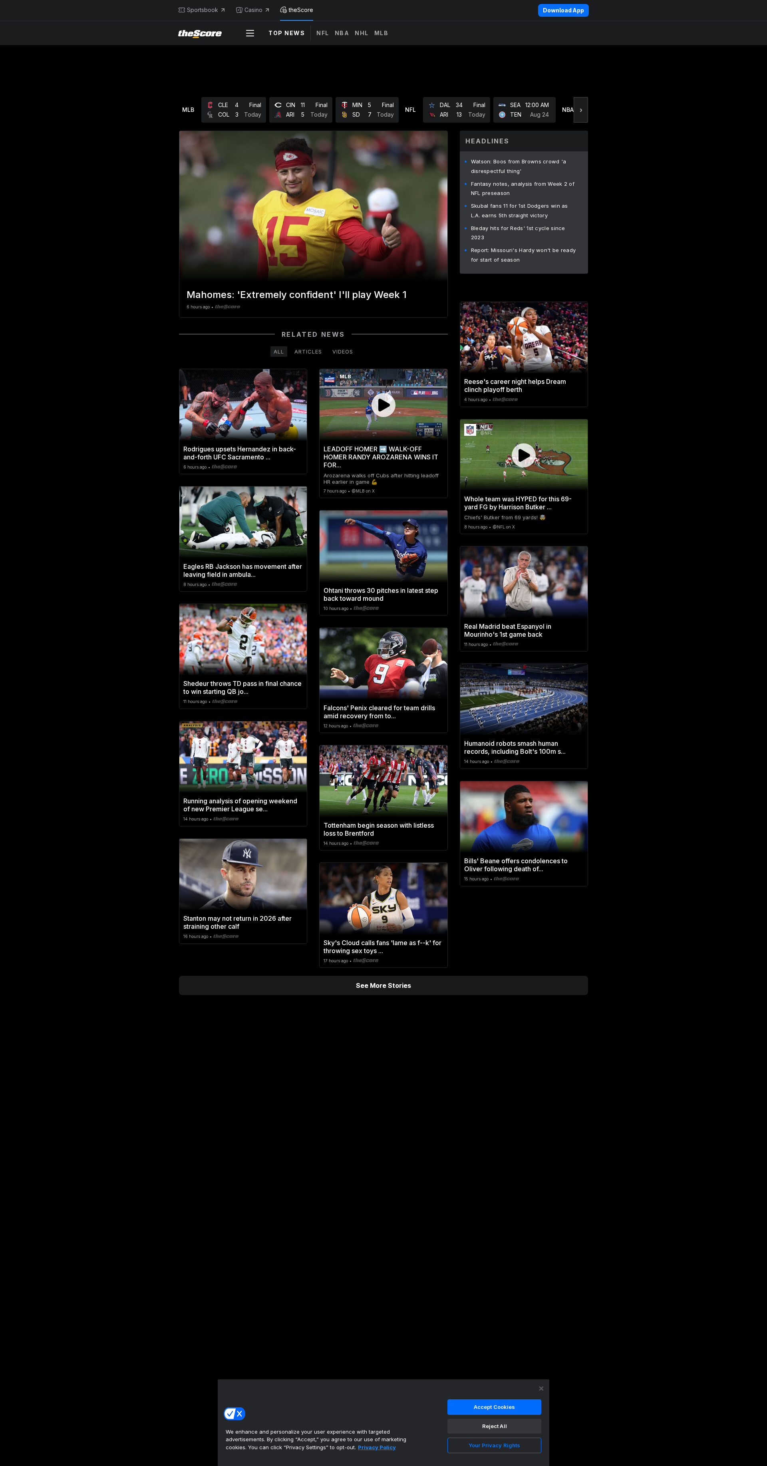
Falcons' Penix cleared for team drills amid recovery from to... (379, 712)
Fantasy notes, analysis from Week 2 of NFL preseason (522, 189)
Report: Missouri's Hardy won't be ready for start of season (523, 255)
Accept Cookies (494, 1407)
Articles (308, 351)
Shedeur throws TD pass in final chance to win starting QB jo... (242, 687)
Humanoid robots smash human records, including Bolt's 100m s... (515, 747)
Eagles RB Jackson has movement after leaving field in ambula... (242, 570)
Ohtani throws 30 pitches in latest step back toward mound (381, 594)
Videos (342, 351)
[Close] (541, 1388)
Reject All (494, 1426)
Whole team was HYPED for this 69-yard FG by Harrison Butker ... (518, 503)
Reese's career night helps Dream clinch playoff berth (515, 385)
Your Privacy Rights (494, 1445)
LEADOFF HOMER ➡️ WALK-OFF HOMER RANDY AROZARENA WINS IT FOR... (381, 457)
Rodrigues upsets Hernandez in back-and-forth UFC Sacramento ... (239, 453)
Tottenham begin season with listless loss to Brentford (379, 829)
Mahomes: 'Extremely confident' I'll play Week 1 (297, 294)
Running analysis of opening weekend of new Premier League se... (240, 805)
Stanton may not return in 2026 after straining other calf (237, 922)
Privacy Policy (377, 1447)
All (279, 351)
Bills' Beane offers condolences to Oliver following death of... (516, 865)
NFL (322, 33)
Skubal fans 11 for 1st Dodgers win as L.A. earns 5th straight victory (519, 211)
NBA (342, 33)
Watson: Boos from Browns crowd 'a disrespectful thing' (518, 166)
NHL (362, 33)
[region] (383, 1422)
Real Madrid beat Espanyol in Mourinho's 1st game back (507, 630)
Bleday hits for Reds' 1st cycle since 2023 (518, 233)
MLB (381, 33)
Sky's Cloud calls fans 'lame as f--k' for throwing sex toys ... (382, 947)
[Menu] (250, 33)
